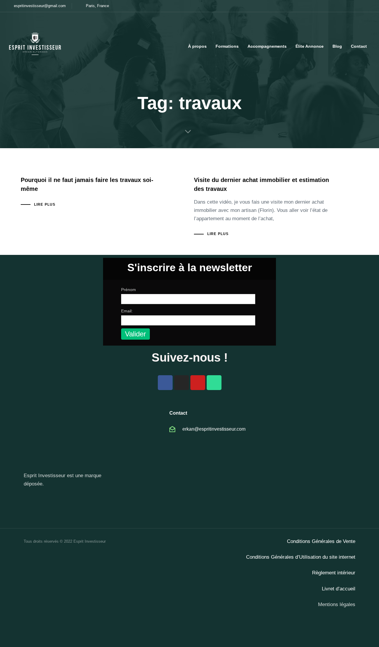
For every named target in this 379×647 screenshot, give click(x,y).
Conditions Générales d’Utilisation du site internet (300, 557)
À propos (197, 46)
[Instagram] (181, 382)
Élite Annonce (310, 46)
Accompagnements (267, 46)
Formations (227, 46)
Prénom (128, 289)
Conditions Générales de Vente (321, 541)
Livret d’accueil (338, 589)
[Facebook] (165, 382)
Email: (127, 311)
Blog (337, 46)
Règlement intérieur (333, 573)
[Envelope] (214, 382)
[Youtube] (197, 382)
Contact (359, 46)
